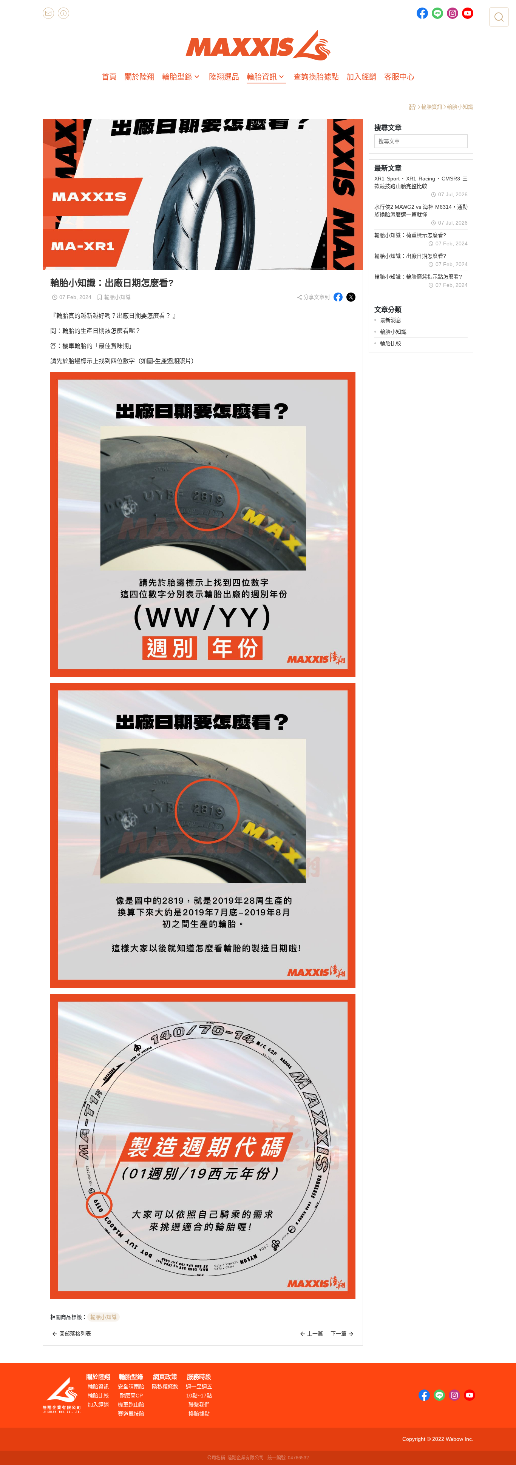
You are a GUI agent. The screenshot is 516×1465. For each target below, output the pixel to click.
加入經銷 (98, 1404)
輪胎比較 (98, 1395)
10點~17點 (199, 1395)
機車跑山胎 (131, 1404)
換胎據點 (199, 1413)
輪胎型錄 (131, 1377)
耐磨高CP (131, 1395)
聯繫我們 (199, 1404)
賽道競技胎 (131, 1413)
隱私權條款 (165, 1386)
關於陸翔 (98, 1377)
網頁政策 (165, 1377)
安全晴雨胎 (131, 1386)
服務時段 (199, 1377)
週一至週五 (199, 1386)
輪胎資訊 (98, 1386)
